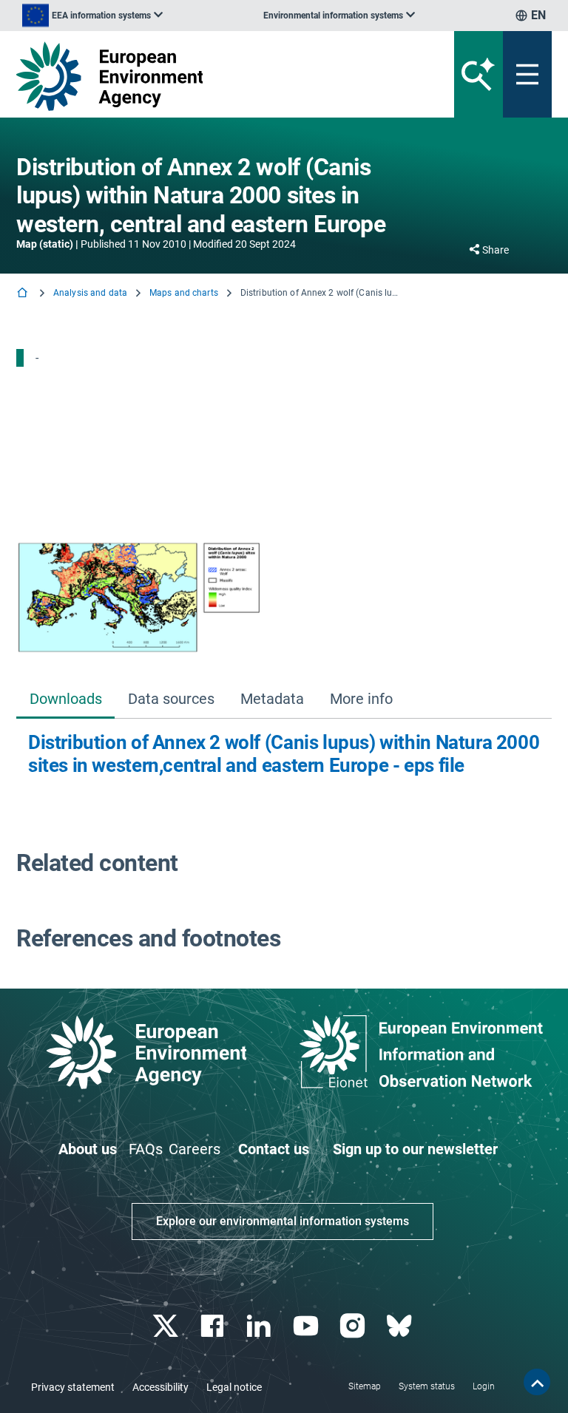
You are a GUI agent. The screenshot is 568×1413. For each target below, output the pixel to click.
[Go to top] (537, 1382)
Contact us (273, 1149)
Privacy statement (73, 1387)
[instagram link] (354, 1326)
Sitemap (364, 1386)
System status (427, 1386)
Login (484, 1386)
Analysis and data (90, 293)
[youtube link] (307, 1326)
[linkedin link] (261, 1326)
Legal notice (234, 1387)
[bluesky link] (400, 1326)
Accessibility (160, 1387)
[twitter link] (167, 1326)
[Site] (191, 76)
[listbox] (92, 15)
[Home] (23, 294)
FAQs (146, 1149)
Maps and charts (183, 293)
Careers (194, 1149)
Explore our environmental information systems (282, 1221)
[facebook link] (214, 1326)
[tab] (65, 700)
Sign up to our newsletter (415, 1149)
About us (87, 1149)
